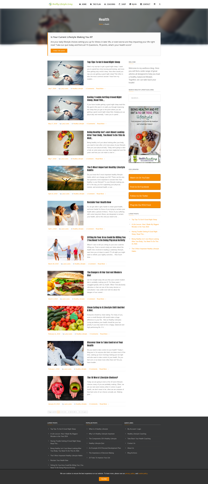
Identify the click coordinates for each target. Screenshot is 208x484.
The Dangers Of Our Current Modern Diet (104, 274)
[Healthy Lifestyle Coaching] (145, 162)
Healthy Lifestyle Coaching (136, 434)
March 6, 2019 (53, 299)
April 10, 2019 (52, 194)
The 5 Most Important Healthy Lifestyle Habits (106, 169)
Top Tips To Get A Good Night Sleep (103, 62)
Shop (123, 4)
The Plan (96, 4)
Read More (100, 88)
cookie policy (142, 473)
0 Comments (91, 124)
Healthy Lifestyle (77, 88)
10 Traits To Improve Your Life (99, 458)
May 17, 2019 (52, 124)
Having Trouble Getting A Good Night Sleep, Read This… (104, 98)
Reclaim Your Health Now (99, 202)
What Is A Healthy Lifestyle (98, 429)
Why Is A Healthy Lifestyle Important (101, 434)
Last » (85, 412)
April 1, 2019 (52, 229)
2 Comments (90, 88)
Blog (134, 4)
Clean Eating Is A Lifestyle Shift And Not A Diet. (106, 309)
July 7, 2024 (52, 88)
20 (74, 412)
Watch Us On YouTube (140, 178)
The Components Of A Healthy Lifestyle (103, 439)
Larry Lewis (64, 88)
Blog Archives (132, 453)
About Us (130, 448)
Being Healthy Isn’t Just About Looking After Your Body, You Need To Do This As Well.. (106, 135)
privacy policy (130, 473)
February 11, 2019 (54, 334)
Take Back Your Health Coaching (138, 439)
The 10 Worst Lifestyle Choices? (102, 377)
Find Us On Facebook (139, 187)
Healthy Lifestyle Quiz (96, 443)
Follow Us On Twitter (139, 196)
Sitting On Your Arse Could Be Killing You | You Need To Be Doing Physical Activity (106, 239)
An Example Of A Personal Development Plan (105, 448)
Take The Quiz (59, 51)
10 (70, 412)
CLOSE (104, 479)
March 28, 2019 (53, 264)
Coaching (110, 4)
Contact (146, 4)
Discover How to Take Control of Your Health (105, 344)
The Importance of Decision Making (101, 453)
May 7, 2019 (52, 159)
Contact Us (131, 443)
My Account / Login (134, 429)
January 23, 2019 (54, 404)
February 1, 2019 (53, 369)
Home (84, 4)
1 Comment (89, 159)
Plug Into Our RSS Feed (140, 205)
